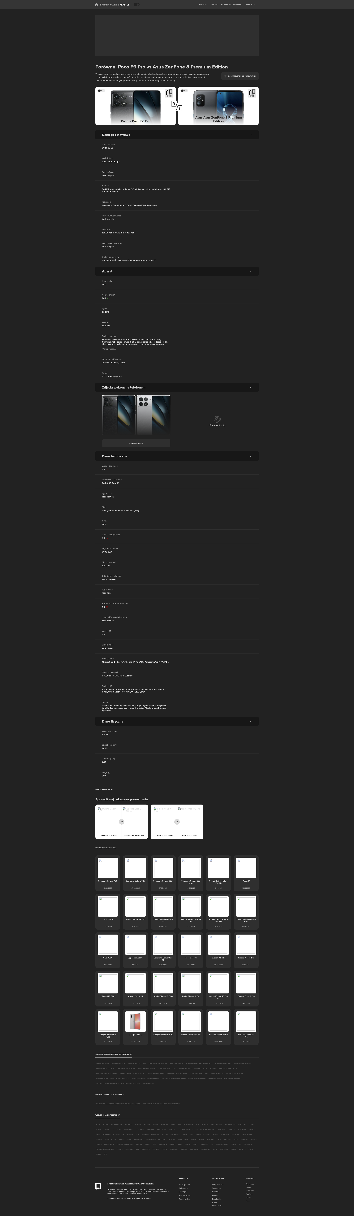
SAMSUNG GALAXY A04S (177, 1073)
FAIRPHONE (161, 1129)
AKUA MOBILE (116, 1124)
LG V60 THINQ (125, 1073)
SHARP (172, 1144)
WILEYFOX (224, 1149)
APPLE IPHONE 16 (176, 1063)
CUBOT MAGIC (139, 1073)
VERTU (164, 1149)
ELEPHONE (117, 1129)
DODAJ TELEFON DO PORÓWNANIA (242, 76)
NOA (186, 1139)
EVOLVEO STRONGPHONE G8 (107, 1083)
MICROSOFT (139, 1139)
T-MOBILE (204, 1144)
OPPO (236, 1139)
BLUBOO (205, 1124)
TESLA (233, 1144)
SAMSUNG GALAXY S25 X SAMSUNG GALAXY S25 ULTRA (118, 1104)
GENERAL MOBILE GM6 (105, 1078)
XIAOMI (233, 1149)
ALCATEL (128, 1124)
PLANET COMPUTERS (125, 1144)
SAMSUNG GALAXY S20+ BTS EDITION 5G (227, 1073)
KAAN (198, 1134)
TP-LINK (120, 1149)
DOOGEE (99, 1129)
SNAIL (180, 1144)
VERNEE (155, 1149)
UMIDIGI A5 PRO (122, 1078)
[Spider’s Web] (106, 4)
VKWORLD (194, 1149)
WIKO (215, 1149)
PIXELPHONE (109, 1144)
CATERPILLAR (230, 1124)
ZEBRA (98, 1154)
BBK (179, 1124)
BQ (212, 1124)
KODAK (216, 1134)
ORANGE (244, 1139)
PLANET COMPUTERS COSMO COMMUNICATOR (233, 1063)
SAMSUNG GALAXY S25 (198, 1073)
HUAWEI (145, 1134)
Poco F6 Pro (131, 66)
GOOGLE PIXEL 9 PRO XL (130, 1083)
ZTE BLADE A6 (148, 1083)
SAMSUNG (163, 1144)
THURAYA (248, 1144)
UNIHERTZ (145, 1149)
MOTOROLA (151, 1139)
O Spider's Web (218, 1184)
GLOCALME (242, 1129)
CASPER (219, 1124)
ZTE (105, 1154)
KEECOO (206, 1134)
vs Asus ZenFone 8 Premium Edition (186, 66)
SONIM (187, 1144)
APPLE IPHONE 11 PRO (156, 1073)
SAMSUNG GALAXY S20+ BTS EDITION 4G (224, 1078)
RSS (247, 1201)
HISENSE (130, 1134)
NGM (180, 1139)
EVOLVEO (150, 1129)
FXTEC (195, 1129)
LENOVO (108, 1139)
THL (239, 1144)
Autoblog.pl (183, 1188)
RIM (154, 1144)
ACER (98, 1124)
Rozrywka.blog (184, 1195)
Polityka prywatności (217, 1203)
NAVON (172, 1139)
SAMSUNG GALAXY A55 (137, 1063)
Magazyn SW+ (184, 1184)
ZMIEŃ (169, 96)
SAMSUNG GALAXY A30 (167, 1068)
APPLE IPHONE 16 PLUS (126, 1068)
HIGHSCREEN (118, 1134)
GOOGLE (252, 1129)
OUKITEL (254, 1139)
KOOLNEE (235, 1134)
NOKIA (193, 1139)
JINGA (185, 1134)
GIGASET (231, 1129)
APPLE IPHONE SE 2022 (158, 1063)
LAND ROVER (247, 1134)
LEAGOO (99, 1139)
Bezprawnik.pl (184, 1199)
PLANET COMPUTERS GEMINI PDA (199, 1063)
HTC (137, 1134)
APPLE (155, 1124)
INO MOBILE (175, 1134)
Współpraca (216, 1188)
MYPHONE (162, 1139)
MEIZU (129, 1139)
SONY (195, 1144)
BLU (197, 1124)
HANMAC (106, 1134)
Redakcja (215, 1191)
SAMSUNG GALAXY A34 (105, 1068)
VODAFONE (205, 1149)
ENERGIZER (128, 1129)
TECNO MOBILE (222, 1144)
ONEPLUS (227, 1139)
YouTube (249, 1194)
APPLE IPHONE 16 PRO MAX (106, 1073)
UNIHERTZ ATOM (200, 1068)
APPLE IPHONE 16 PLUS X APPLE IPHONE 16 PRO (161, 1104)
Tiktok (248, 1197)
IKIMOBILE (155, 1134)
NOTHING (210, 1139)
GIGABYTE (221, 1129)
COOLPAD (242, 1124)
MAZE (121, 1139)
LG (115, 1139)
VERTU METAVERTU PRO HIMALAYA (145, 1078)
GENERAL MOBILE (207, 1129)
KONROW (225, 1134)
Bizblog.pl (183, 1191)
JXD (191, 1134)
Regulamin (216, 1199)
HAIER (98, 1134)
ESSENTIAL (140, 1129)
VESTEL (184, 1149)
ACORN (106, 1124)
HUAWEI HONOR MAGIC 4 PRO (174, 1078)
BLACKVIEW (188, 1124)
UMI (137, 1149)
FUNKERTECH (184, 1129)
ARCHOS (164, 1124)
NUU (219, 1139)
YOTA (250, 1149)
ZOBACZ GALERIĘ (136, 443)
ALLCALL (138, 1124)
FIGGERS (172, 1129)
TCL (211, 1144)
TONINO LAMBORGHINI (105, 1149)
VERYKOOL (174, 1149)
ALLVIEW (147, 1124)
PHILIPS (98, 1144)
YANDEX (242, 1149)
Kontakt (215, 1195)
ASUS (173, 1124)
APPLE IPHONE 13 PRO (146, 1068)
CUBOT (251, 1124)
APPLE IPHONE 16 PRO (196, 1078)
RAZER (147, 1144)
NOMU (201, 1139)
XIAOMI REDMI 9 (185, 1068)
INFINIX (165, 1134)
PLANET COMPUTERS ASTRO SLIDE (223, 1068)
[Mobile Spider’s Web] (123, 4)
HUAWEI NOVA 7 (118, 1063)
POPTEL (139, 1144)
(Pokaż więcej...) (109, 349)
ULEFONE (129, 1149)
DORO (107, 1129)
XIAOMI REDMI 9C (102, 1063)
